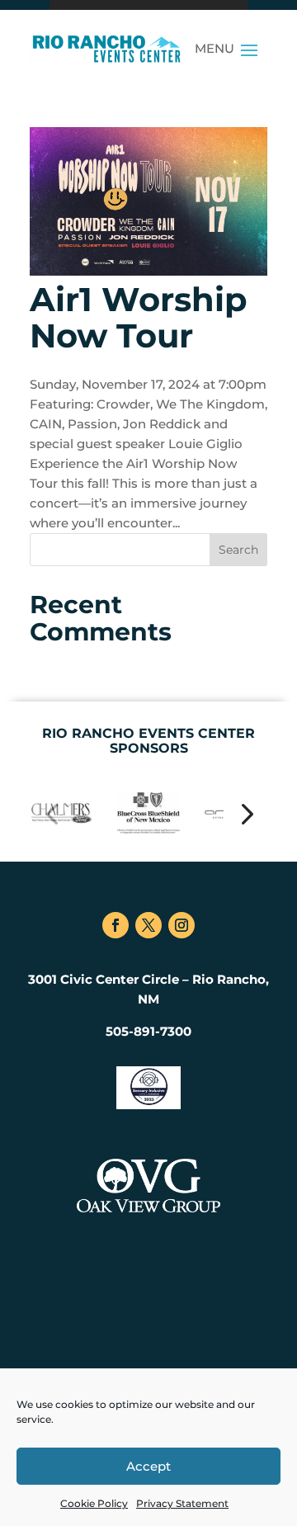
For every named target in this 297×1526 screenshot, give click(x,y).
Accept (148, 1466)
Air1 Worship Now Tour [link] (139, 317)
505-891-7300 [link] (148, 1031)
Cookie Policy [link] (94, 1503)
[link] (106, 48)
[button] (249, 48)
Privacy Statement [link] (182, 1503)
